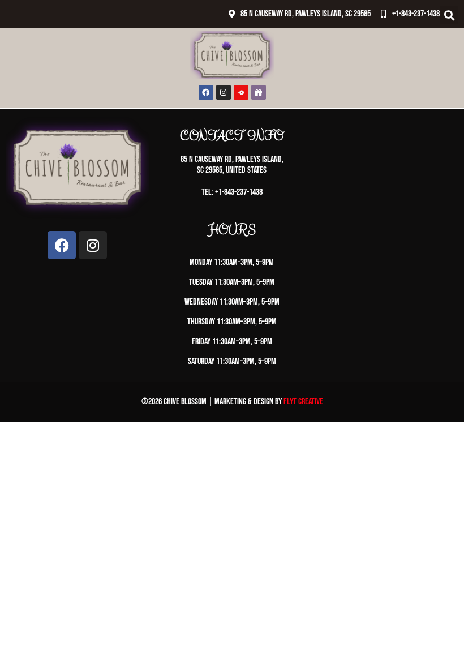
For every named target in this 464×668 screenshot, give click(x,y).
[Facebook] (206, 92)
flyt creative (303, 401)
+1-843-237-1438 (416, 13)
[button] (449, 15)
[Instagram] (223, 92)
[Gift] (258, 92)
